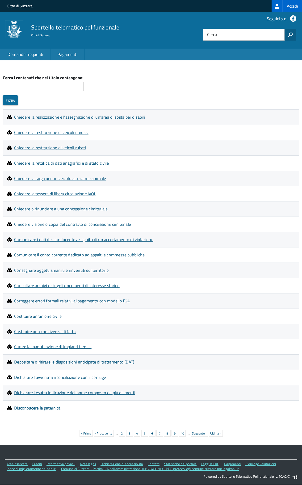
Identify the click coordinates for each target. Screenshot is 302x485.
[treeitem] (287, 6)
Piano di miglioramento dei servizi (31, 469)
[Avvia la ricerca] (290, 35)
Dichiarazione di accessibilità (122, 464)
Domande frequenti (25, 54)
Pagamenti (67, 54)
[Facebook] (292, 19)
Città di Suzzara (20, 6)
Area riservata (17, 464)
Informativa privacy (60, 464)
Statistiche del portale (180, 464)
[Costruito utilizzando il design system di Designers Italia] (295, 477)
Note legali (88, 464)
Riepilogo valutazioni (260, 464)
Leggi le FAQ (210, 464)
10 (183, 433)
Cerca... (213, 34)
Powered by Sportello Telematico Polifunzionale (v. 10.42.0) (246, 476)
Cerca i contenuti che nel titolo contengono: (43, 77)
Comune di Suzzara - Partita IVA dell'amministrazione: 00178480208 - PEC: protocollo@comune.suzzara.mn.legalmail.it (150, 469)
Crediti (37, 464)
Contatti (153, 464)
